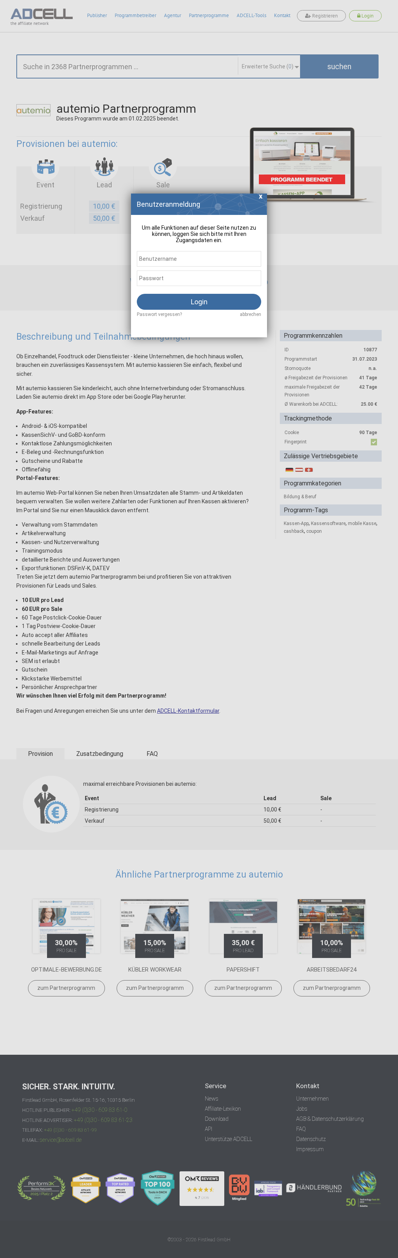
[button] (261, 198)
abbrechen (250, 314)
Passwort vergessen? (159, 314)
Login (199, 302)
